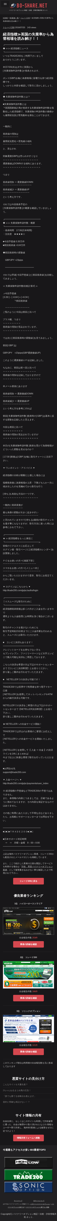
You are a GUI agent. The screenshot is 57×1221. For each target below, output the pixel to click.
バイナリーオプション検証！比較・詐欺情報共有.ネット (28, 10)
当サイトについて (38, 1200)
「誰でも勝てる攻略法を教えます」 (19, 1096)
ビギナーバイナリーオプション (40, 1204)
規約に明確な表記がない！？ (16, 1102)
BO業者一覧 (14, 18)
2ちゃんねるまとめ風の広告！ (17, 1090)
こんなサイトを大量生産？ (15, 1084)
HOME (5, 18)
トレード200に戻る (28, 881)
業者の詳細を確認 (28, 944)
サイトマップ (18, 1200)
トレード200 (25, 18)
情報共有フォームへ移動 (28, 1138)
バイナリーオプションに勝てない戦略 (37, 1207)
